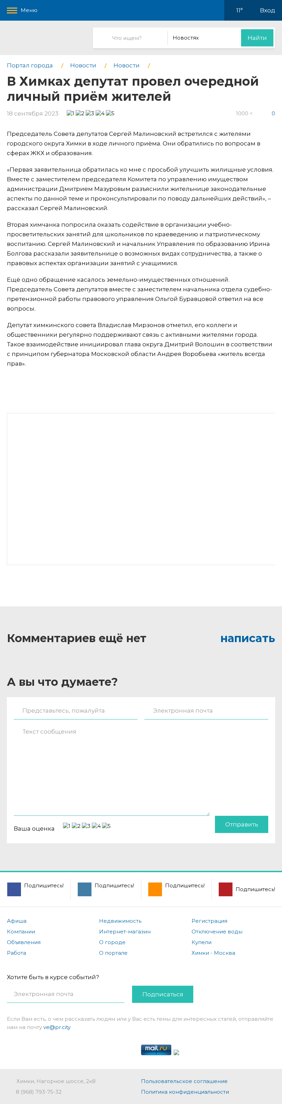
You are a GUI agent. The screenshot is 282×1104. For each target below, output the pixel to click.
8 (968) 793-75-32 (39, 1092)
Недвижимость (120, 921)
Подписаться (162, 994)
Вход (267, 10)
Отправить (241, 824)
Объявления (24, 942)
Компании (21, 931)
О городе (112, 942)
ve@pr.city (56, 1027)
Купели (201, 942)
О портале (113, 953)
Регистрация (209, 921)
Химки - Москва (213, 953)
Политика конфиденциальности (185, 1092)
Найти (257, 37)
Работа (16, 953)
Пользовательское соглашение (184, 1081)
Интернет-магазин (125, 931)
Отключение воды (217, 931)
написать (247, 638)
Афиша (16, 921)
